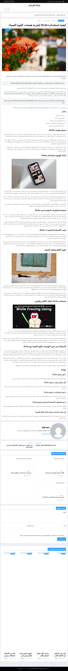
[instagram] (7, 1)
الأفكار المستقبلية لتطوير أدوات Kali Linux (54, 472)
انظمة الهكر (61, 20)
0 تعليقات (39, 20)
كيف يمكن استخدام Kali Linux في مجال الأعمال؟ (53, 497)
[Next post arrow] (2, 445)
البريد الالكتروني (30, 525)
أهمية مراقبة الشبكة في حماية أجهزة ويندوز (60, 655)
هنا (16, 365)
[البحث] (8, 10)
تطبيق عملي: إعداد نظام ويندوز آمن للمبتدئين (9, 655)
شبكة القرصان (34, 5)
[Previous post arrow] (65, 445)
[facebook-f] (13, 1)
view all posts (45, 434)
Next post (30, 442)
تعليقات (64, 512)
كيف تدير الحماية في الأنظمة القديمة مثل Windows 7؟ (42, 655)
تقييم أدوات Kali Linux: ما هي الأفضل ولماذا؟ (21, 472)
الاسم (65, 525)
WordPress (48, 668)
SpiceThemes (25, 668)
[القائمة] (63, 9)
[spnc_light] (5, 9)
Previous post (38, 442)
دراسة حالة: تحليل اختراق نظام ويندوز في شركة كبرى (26, 655)
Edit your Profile (42, 430)
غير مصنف (12, 553)
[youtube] (5, 1)
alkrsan (53, 20)
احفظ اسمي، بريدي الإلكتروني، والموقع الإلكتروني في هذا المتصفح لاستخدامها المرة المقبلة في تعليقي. (41, 535)
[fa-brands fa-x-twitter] (11, 1)
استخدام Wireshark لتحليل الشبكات (45, 445)
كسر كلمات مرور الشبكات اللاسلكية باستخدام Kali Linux (20, 446)
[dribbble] (9, 1)
